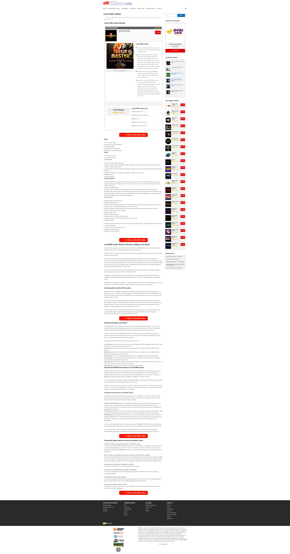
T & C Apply (175, 47)
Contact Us (159, 8)
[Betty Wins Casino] (168, 239)
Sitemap (168, 516)
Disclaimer (169, 510)
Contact (168, 507)
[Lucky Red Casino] (168, 190)
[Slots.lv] (168, 162)
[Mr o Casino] (168, 176)
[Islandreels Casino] (168, 169)
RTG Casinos (133, 8)
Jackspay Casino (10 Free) (176, 67)
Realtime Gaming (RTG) (151, 505)
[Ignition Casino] (168, 204)
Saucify (147, 509)
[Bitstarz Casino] (168, 127)
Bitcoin (125, 514)
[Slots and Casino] (168, 134)
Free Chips (105, 510)
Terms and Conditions (171, 512)
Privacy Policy (170, 509)
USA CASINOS (124, 8)
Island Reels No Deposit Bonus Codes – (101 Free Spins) (176, 80)
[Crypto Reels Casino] (168, 197)
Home (104, 8)
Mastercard (126, 507)
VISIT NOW (157, 32)
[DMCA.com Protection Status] (107, 523)
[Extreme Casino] (168, 148)
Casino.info (108, 17)
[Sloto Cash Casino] (168, 120)
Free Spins (105, 509)
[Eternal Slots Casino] (168, 218)
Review (182, 104)
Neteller (106, 376)
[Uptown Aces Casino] (168, 225)
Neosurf (126, 510)
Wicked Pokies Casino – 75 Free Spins (175, 261)
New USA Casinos (150, 8)
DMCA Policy (170, 518)
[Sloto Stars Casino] (168, 155)
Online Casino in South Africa (151, 17)
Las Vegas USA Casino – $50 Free (174, 256)
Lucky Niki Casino (139, 111)
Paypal (125, 512)
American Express (128, 509)
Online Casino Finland (140, 17)
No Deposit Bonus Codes (113, 8)
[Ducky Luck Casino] (175, 33)
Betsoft (147, 510)
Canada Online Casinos (118, 17)
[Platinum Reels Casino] (168, 113)
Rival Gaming (148, 507)
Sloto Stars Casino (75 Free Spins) (174, 267)
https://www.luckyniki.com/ (120, 70)
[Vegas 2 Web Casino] (168, 183)
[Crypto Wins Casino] (168, 246)
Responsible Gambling (171, 514)
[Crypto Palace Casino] (168, 232)
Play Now (175, 50)
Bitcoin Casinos (141, 8)
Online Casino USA (107, 505)
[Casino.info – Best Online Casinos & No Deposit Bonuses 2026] (117, 3)
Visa (125, 505)
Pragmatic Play (122, 449)
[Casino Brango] (168, 141)
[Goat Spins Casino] (168, 211)
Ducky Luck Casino (175, 44)
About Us (169, 505)
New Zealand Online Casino (129, 17)
